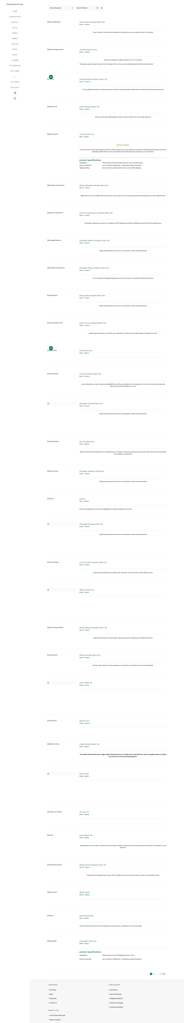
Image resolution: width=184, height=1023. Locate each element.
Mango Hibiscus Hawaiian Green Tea (93, 628)
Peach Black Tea (85, 351)
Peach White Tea (85, 683)
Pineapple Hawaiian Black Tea (91, 404)
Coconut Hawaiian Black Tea (90, 374)
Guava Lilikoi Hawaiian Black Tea (92, 22)
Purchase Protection (116, 1007)
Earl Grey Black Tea (86, 442)
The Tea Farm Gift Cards (57, 1015)
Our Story (53, 990)
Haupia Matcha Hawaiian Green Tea (93, 79)
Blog (51, 994)
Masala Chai (84, 721)
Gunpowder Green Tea (87, 941)
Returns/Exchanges (116, 1003)
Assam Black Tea (86, 835)
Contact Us (53, 1003)
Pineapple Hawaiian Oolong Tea (91, 471)
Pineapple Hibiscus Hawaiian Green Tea (94, 240)
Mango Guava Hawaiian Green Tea (92, 865)
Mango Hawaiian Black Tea (89, 655)
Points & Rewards (115, 994)
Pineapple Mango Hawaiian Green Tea (94, 268)
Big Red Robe (84, 892)
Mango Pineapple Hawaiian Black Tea (94, 185)
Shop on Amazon (55, 1020)
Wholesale (53, 998)
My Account (114, 990)
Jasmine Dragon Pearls (88, 50)
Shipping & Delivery (116, 998)
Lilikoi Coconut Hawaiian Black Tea (92, 323)
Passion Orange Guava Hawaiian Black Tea (96, 213)
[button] (15, 98)
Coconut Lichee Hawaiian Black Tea (93, 562)
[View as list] (102, 8)
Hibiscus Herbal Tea (86, 590)
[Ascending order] (72, 8)
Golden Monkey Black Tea (89, 744)
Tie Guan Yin (84, 812)
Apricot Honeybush (86, 916)
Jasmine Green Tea (86, 134)
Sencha (82, 499)
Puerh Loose (84, 774)
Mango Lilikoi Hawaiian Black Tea (92, 296)
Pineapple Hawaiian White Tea (91, 524)
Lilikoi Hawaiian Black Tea (89, 107)
